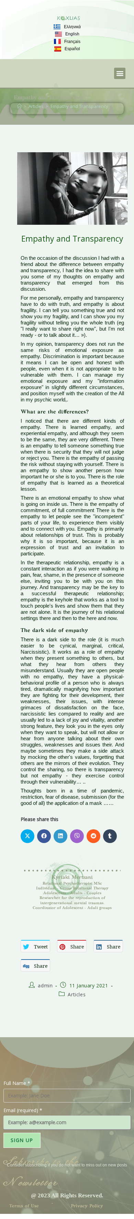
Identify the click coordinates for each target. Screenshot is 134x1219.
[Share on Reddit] (93, 836)
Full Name (16, 1083)
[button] (119, 73)
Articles (77, 994)
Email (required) (22, 1110)
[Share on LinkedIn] (60, 836)
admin (45, 985)
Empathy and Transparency (79, 106)
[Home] (19, 106)
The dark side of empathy (54, 630)
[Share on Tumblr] (110, 836)
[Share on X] (27, 836)
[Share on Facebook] (44, 836)
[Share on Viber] (77, 836)
